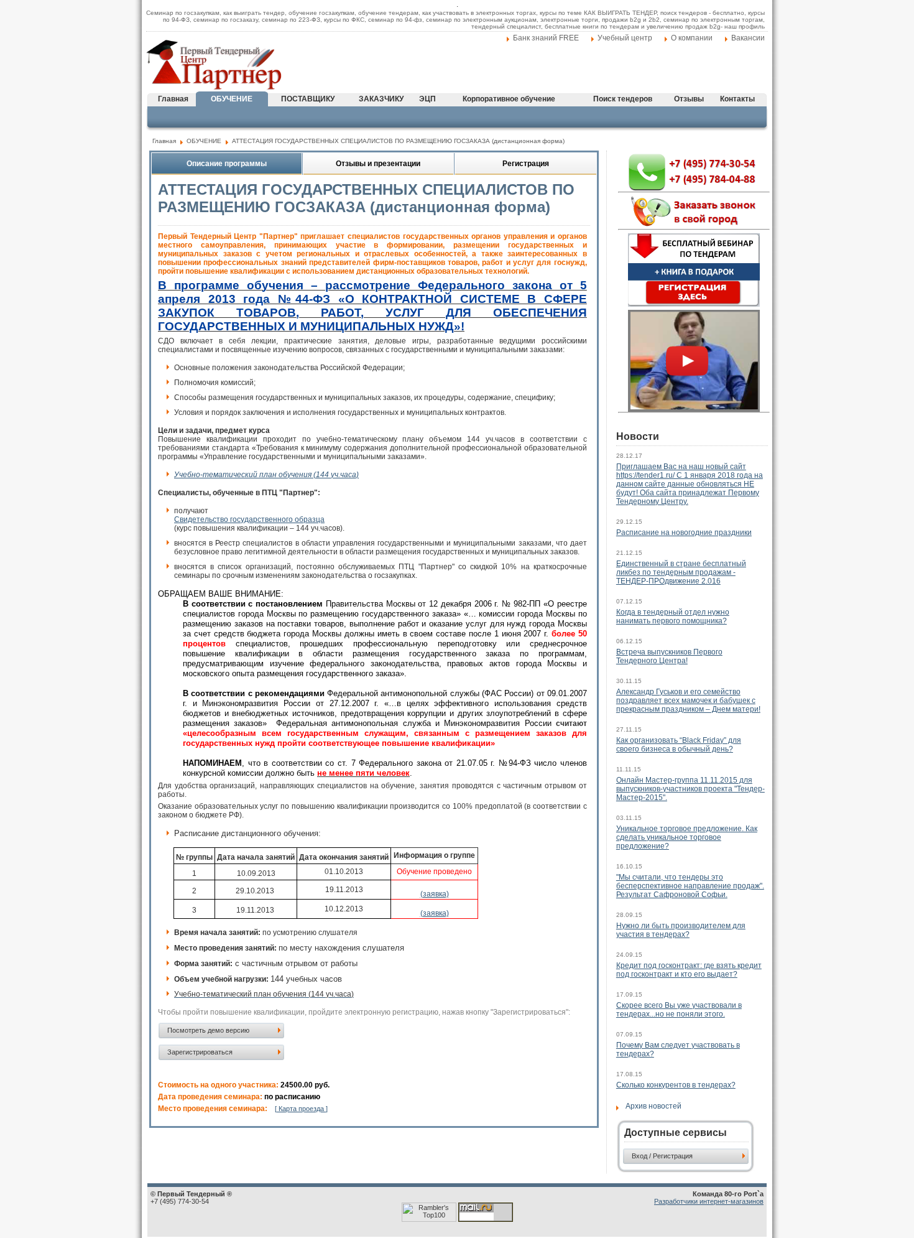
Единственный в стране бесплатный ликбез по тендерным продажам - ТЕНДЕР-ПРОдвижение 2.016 (681, 572)
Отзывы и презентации (378, 163)
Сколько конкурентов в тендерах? (676, 1085)
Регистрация (525, 163)
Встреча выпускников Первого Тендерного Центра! (669, 656)
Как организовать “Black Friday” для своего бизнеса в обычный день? (678, 744)
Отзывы (689, 99)
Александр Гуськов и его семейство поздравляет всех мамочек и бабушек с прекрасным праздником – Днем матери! (688, 700)
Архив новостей (653, 1106)
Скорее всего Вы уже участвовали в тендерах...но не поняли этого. (679, 1009)
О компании (692, 38)
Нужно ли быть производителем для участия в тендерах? (681, 930)
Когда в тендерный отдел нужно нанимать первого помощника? (672, 616)
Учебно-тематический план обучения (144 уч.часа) (266, 474)
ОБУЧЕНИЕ (231, 99)
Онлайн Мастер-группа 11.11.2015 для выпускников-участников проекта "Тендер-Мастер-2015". (690, 789)
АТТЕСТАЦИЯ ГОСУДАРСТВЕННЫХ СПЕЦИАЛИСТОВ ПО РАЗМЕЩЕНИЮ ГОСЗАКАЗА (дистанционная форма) (398, 140)
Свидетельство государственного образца (249, 519)
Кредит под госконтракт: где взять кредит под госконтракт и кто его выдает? (689, 970)
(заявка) (434, 894)
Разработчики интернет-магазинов (709, 1201)
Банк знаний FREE (546, 38)
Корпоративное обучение (509, 99)
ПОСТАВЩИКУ (308, 99)
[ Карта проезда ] (301, 1108)
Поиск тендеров (622, 99)
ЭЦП (427, 99)
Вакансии (748, 38)
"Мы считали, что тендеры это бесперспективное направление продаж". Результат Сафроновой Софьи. (690, 886)
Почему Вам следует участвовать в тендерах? (678, 1049)
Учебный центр (625, 38)
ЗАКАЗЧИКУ (381, 99)
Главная (173, 99)
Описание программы (227, 163)
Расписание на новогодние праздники (684, 532)
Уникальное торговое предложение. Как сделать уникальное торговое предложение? (686, 837)
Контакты (737, 99)
